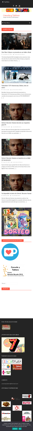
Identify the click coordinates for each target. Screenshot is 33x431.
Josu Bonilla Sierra (17, 127)
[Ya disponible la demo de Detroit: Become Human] (16, 182)
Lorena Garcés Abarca (19, 54)
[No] (31, 426)
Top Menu (6, 2)
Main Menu (7, 23)
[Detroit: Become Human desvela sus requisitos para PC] (16, 112)
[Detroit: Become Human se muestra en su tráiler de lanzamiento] (16, 147)
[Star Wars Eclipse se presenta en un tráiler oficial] (16, 41)
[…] (18, 60)
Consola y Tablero (11, 15)
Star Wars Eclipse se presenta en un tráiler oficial (16, 52)
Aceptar (15, 428)
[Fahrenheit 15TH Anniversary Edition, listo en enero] (16, 74)
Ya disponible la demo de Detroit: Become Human (16, 193)
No (20, 428)
